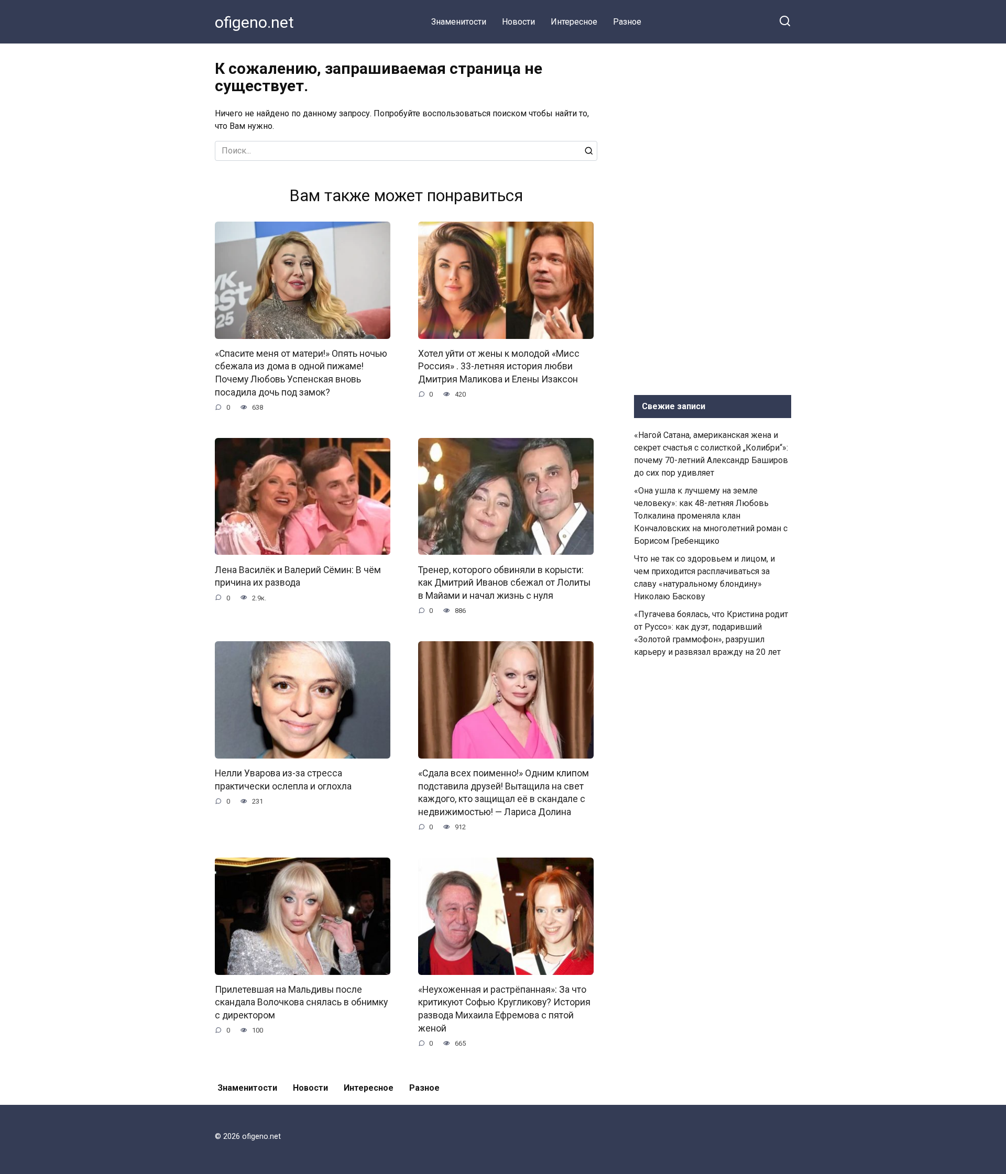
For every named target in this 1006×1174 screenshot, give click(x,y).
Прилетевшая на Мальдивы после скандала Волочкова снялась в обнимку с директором (301, 1002)
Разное (627, 22)
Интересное (574, 22)
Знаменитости (458, 22)
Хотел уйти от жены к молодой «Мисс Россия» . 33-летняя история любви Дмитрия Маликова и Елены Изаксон (498, 366)
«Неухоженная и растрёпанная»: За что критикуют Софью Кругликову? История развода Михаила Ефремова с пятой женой (504, 1009)
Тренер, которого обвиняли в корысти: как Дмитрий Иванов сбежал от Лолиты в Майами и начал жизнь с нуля (504, 582)
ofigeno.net (254, 22)
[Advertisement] (712, 217)
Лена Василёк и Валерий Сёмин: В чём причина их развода (298, 576)
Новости (518, 22)
